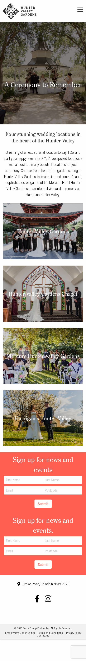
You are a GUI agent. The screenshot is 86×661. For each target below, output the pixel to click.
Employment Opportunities (20, 632)
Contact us (43, 635)
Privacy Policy (73, 632)
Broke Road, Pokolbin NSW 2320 (46, 584)
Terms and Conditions (50, 632)
